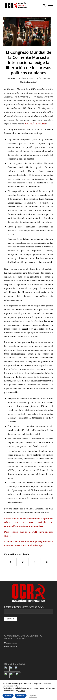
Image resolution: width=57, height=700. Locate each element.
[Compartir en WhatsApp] (35, 562)
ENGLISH (41, 123)
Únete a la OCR (10, 646)
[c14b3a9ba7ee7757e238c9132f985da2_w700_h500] (27, 31)
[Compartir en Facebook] (10, 562)
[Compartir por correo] (47, 562)
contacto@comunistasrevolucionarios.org (25, 526)
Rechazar (20, 696)
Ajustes (33, 696)
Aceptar (8, 696)
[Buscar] (42, 5)
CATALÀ (29, 123)
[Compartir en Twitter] (22, 562)
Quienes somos (10, 642)
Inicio (36, 78)
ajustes (21, 690)
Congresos (29, 78)
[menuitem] (42, 5)
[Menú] (49, 5)
